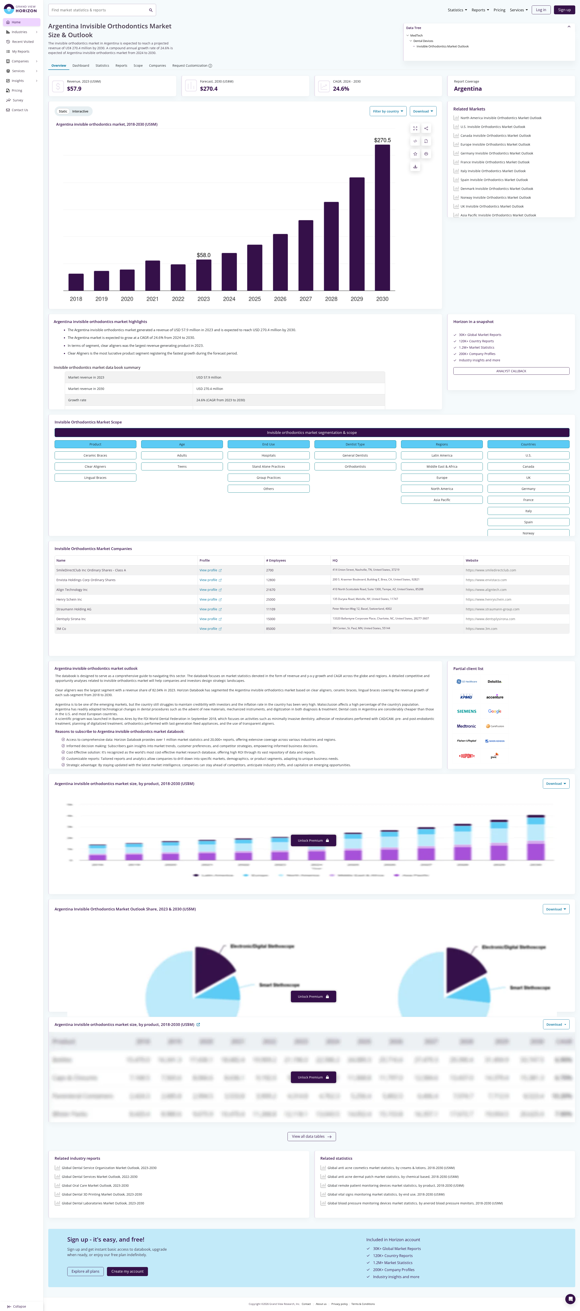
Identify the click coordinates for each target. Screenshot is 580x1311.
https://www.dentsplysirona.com (490, 619)
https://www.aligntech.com (486, 589)
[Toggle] (407, 35)
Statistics (455, 9)
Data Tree (413, 28)
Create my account (127, 1271)
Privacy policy (339, 1304)
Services (517, 9)
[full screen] (415, 128)
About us (321, 1304)
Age (182, 444)
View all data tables (309, 1136)
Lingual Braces (95, 477)
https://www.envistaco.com (486, 580)
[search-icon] (151, 10)
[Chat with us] (570, 1299)
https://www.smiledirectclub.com (491, 570)
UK (528, 477)
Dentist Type (355, 444)
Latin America (442, 455)
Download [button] (421, 111)
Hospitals (269, 455)
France (528, 500)
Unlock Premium (311, 840)
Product (95, 444)
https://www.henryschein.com (488, 599)
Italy (528, 511)
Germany (528, 489)
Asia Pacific (442, 500)
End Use (268, 444)
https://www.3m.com (481, 628)
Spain (528, 522)
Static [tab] (63, 111)
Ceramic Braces (95, 455)
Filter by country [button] (386, 111)
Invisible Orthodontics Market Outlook (443, 46)
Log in (541, 9)
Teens (182, 466)
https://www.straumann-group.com (493, 609)
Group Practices (269, 477)
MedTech (416, 35)
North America (442, 489)
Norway (528, 533)
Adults (182, 455)
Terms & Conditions (363, 1304)
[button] (416, 35)
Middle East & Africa (442, 466)
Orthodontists (355, 466)
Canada (528, 466)
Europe (442, 477)
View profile (209, 570)
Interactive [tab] (80, 111)
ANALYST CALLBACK (511, 371)
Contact (306, 1304)
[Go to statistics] (198, 1024)
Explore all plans (85, 1271)
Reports (478, 9)
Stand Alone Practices (268, 466)
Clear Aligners (95, 466)
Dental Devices (423, 41)
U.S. (529, 455)
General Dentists (355, 455)
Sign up (564, 9)
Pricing (499, 9)
